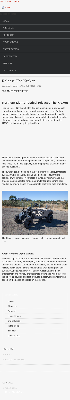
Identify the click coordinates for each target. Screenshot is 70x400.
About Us (8, 28)
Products (8, 35)
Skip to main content (9, 1)
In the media (10, 56)
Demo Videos (10, 42)
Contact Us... (10, 70)
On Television (11, 49)
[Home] (6, 7)
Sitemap (7, 63)
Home (6, 21)
